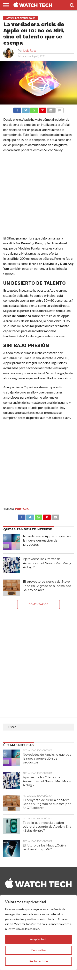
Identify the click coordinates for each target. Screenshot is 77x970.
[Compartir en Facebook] (17, 109)
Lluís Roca (29, 50)
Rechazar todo (38, 961)
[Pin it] (42, 109)
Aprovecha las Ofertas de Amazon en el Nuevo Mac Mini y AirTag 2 (47, 563)
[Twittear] (26, 109)
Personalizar (38, 950)
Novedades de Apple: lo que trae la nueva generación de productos (47, 540)
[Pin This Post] (47, 516)
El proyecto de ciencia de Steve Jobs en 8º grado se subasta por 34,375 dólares (47, 586)
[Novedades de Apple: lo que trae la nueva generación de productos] (11, 542)
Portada (22, 508)
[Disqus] (38, 660)
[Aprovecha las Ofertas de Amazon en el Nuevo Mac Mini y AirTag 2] (11, 565)
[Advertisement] (38, 195)
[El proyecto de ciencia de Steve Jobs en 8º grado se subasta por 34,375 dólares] (11, 587)
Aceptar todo (38, 939)
